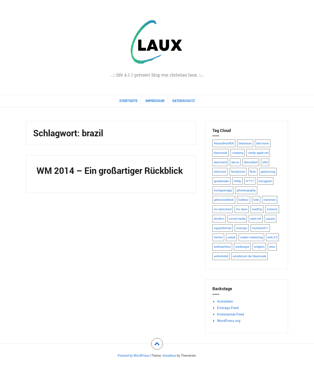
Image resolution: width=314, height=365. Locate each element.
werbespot (242, 247)
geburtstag (268, 171)
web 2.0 (272, 237)
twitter (218, 237)
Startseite (128, 101)
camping (237, 153)
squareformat (222, 228)
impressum (155, 101)
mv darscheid (222, 209)
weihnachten (222, 247)
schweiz (272, 209)
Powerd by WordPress (133, 355)
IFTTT (250, 181)
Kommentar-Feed (230, 314)
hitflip (237, 181)
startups (241, 228)
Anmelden (225, 301)
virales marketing (251, 237)
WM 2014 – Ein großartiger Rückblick (110, 170)
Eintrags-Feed (228, 307)
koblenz (243, 200)
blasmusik (220, 153)
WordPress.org (228, 320)
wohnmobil (221, 256)
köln (256, 200)
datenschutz (183, 101)
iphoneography (246, 190)
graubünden (221, 181)
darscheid (220, 162)
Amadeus (169, 355)
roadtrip (257, 209)
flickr (253, 171)
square (270, 218)
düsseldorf (251, 162)
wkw (272, 247)
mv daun (241, 209)
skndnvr (219, 218)
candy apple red (258, 153)
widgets (259, 247)
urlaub (231, 237)
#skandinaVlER (224, 143)
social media (237, 218)
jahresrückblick (224, 200)
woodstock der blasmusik (249, 256)
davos (235, 162)
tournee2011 (260, 228)
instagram (265, 181)
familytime (238, 171)
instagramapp (223, 190)
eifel (265, 162)
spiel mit (255, 218)
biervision (262, 143)
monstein (269, 200)
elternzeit (220, 171)
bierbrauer (245, 143)
